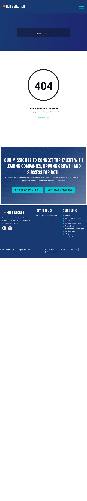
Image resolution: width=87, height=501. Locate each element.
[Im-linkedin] (4, 228)
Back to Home (43, 118)
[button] (80, 6)
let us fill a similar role (60, 189)
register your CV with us (27, 189)
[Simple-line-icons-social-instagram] (10, 228)
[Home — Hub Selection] (13, 6)
